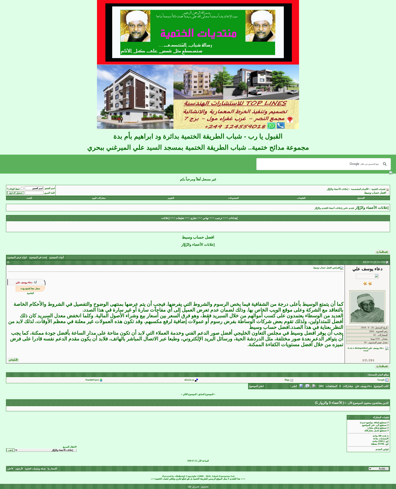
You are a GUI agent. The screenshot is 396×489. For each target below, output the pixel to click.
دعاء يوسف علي (24, 282)
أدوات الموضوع (57, 257)
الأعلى (10, 469)
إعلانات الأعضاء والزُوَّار (337, 189)
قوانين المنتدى (382, 449)
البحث (29, 198)
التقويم (171, 198)
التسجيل (361, 198)
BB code (382, 436)
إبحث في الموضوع (38, 257)
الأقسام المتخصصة (360, 189)
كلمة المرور (49, 193)
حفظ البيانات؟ (13, 189)
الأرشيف (19, 469)
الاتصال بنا (52, 469)
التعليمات (301, 198)
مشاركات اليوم (99, 198)
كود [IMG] (383, 441)
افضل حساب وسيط (269, 327)
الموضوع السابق (205, 394)
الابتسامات (384, 438)
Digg (287, 380)
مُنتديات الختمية (378, 189)
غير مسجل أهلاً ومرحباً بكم (198, 179)
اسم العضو (50, 188)
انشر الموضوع (256, 386)
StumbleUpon (92, 380)
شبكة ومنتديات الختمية (35, 469)
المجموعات (233, 198)
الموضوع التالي (190, 394)
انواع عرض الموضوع (17, 257)
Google (381, 380)
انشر (294, 386)
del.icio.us (189, 380)
